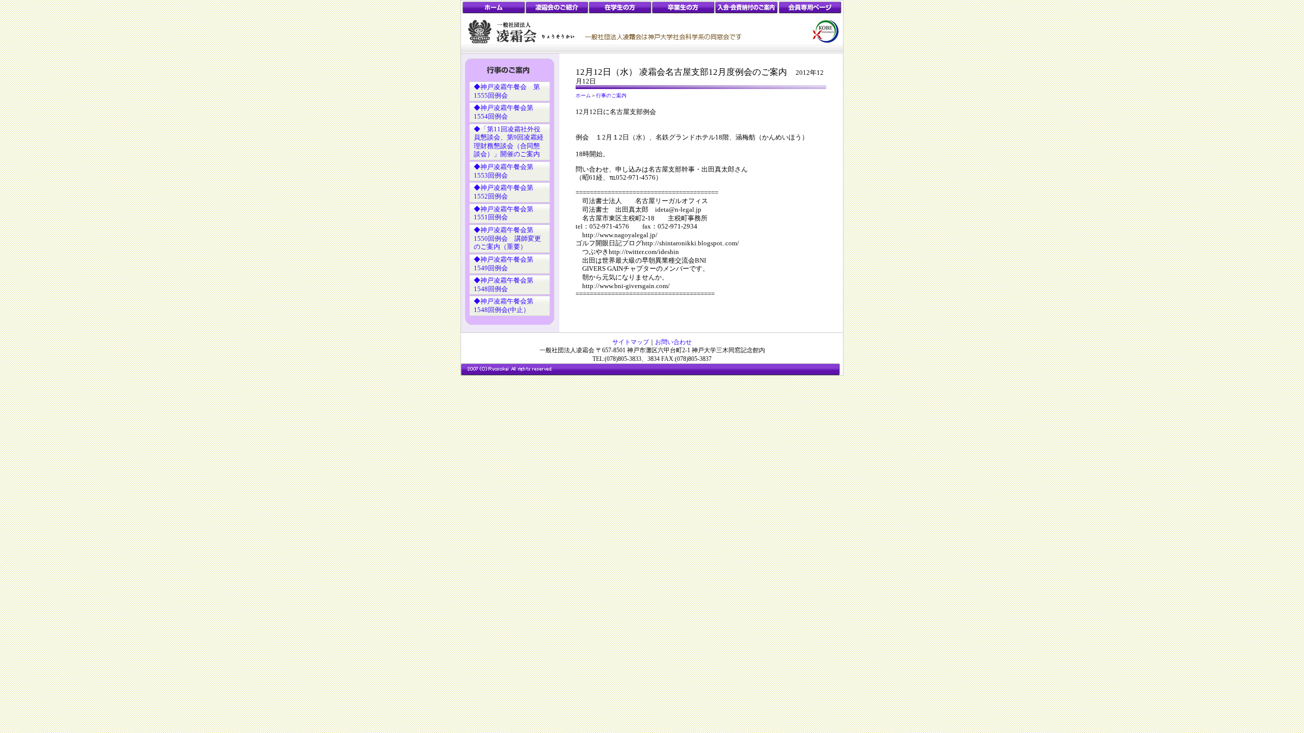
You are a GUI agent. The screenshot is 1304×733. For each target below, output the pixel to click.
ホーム (583, 95)
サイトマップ (630, 342)
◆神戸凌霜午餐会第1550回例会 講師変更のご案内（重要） (507, 238)
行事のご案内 (611, 95)
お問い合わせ (673, 342)
